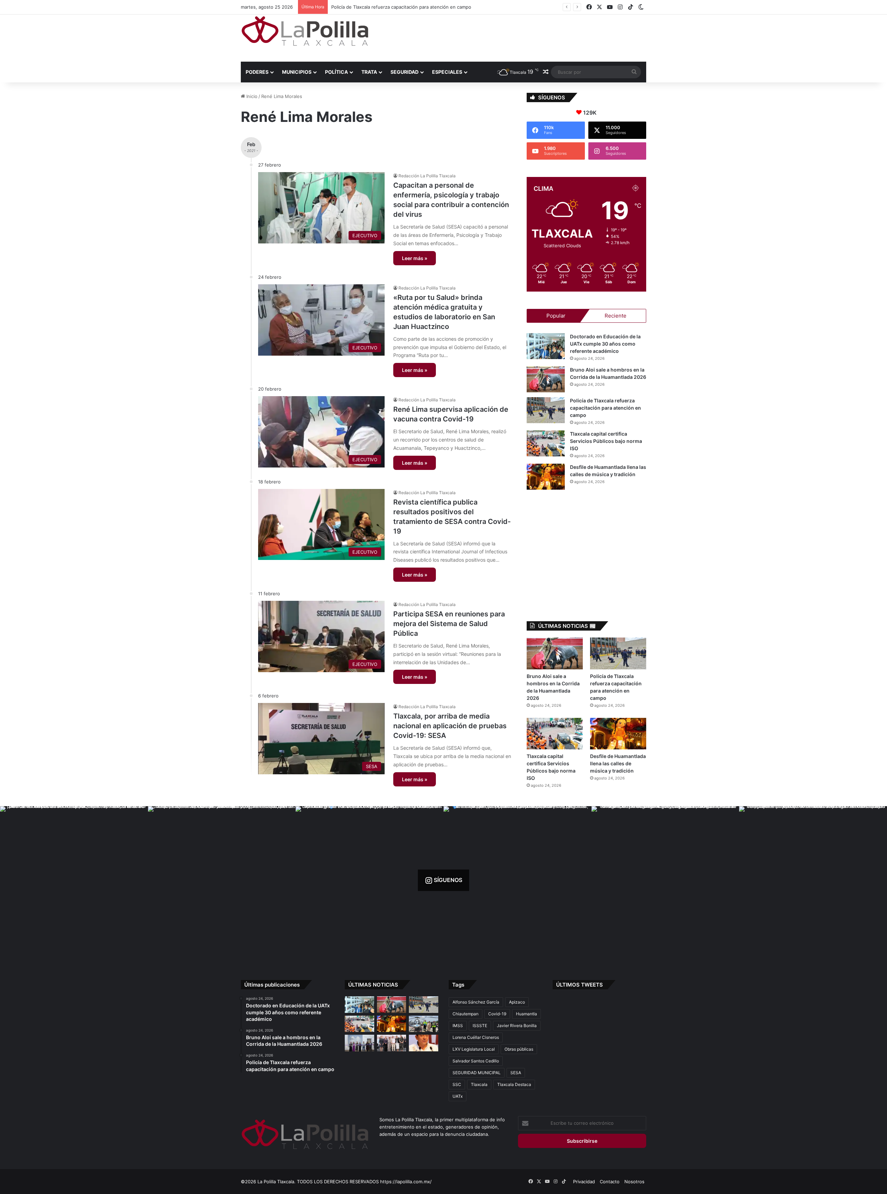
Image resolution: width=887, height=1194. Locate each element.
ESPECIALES (447, 72)
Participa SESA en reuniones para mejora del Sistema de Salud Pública (449, 624)
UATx (458, 1096)
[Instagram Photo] (74, 880)
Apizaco (517, 1002)
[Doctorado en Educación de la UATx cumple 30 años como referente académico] (546, 346)
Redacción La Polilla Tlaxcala (427, 175)
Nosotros (634, 1181)
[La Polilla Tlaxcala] (305, 31)
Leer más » (414, 258)
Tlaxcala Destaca (514, 1084)
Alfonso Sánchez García (476, 1002)
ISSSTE (480, 1025)
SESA (515, 1072)
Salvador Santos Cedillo (476, 1060)
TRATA (369, 72)
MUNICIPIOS (296, 72)
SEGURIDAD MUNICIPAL (477, 1072)
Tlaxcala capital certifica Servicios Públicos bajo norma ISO (393, 7)
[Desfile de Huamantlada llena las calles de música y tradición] (546, 477)
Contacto (610, 1181)
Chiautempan (465, 1013)
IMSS (458, 1025)
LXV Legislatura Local (474, 1049)
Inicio (251, 96)
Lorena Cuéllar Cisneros (476, 1037)
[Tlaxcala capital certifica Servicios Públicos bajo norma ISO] (546, 443)
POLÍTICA (336, 72)
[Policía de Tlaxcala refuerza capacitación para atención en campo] (546, 410)
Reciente (615, 315)
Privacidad (584, 1181)
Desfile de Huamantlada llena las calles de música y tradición (618, 763)
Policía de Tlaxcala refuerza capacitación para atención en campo (605, 408)
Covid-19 (497, 1013)
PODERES (257, 72)
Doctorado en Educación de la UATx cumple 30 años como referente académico (605, 343)
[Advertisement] (513, 37)
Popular (555, 315)
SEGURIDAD (404, 72)
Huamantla (526, 1013)
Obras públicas (518, 1049)
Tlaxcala (479, 1084)
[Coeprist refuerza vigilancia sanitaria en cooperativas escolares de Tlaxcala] (423, 1043)
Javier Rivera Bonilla (517, 1025)
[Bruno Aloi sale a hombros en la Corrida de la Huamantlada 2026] (546, 379)
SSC (457, 1084)
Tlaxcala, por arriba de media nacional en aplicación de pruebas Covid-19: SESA (450, 726)
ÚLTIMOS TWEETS (579, 984)
